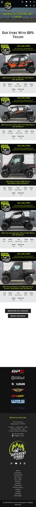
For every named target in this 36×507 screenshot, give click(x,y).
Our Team (18, 479)
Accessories (18, 475)
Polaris (10, 86)
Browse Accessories (18, 316)
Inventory (18, 473)
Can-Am (10, 241)
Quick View (21, 89)
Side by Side (18, 86)
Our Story (18, 477)
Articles (18, 483)
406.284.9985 (19, 434)
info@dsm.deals (18, 436)
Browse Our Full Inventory (18, 311)
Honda (10, 189)
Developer (18, 496)
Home (18, 471)
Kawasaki (10, 133)
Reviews (18, 481)
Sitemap (18, 494)
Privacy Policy (18, 487)
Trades (18, 491)
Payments (18, 485)
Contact (18, 489)
